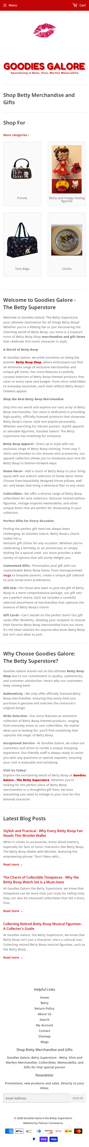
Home (44, 997)
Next (83, 68)
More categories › (16, 135)
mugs (7, 575)
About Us (44, 1014)
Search (44, 1020)
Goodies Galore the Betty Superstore (48, 1118)
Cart (82, 5)
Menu (13, 5)
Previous (6, 68)
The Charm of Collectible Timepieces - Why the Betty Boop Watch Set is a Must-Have (41, 879)
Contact (44, 1031)
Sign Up (78, 1098)
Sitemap (44, 1036)
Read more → (13, 864)
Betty (45, 1003)
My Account (44, 1025)
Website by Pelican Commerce (43, 1123)
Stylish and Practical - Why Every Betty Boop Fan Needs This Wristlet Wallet (43, 833)
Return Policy (44, 1008)
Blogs (45, 1042)
